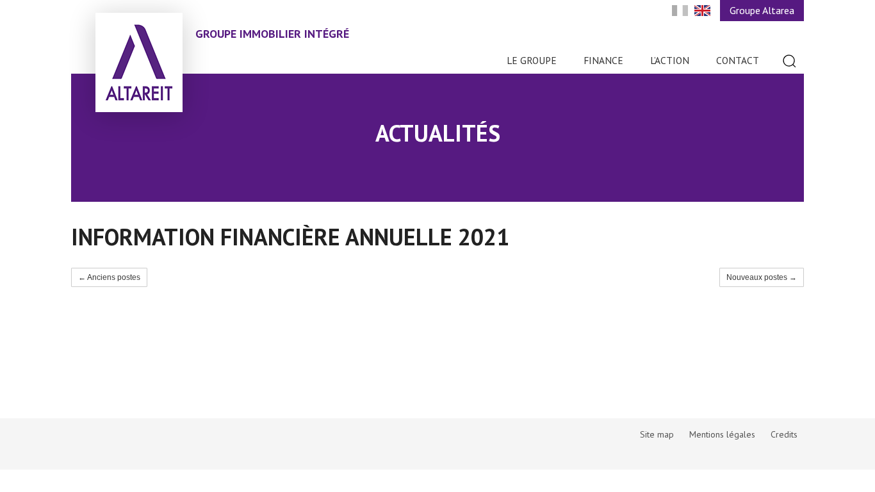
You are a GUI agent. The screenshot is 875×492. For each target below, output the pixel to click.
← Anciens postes (109, 277)
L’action (669, 60)
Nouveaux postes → (761, 277)
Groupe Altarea (762, 10)
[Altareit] (139, 62)
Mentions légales (722, 434)
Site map (657, 434)
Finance (603, 60)
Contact (737, 60)
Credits (784, 434)
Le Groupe (532, 60)
